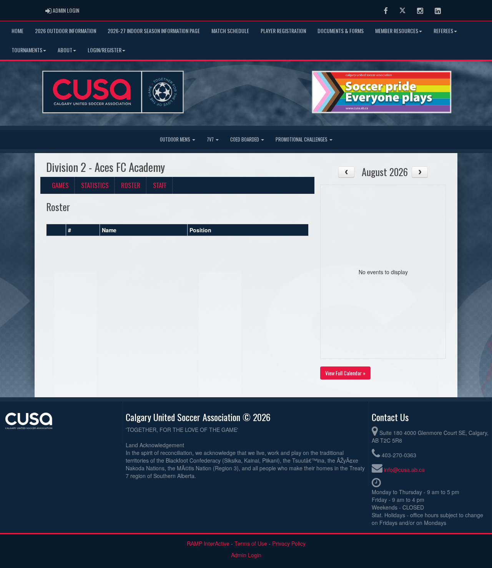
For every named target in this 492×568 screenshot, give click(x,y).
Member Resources (396, 31)
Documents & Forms (340, 31)
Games (60, 185)
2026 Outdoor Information (65, 31)
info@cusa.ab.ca (404, 469)
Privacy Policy (289, 543)
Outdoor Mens (175, 139)
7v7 (211, 139)
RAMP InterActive (208, 543)
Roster (130, 185)
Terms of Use (250, 543)
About (65, 50)
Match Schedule (230, 31)
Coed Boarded (245, 139)
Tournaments (27, 50)
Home (17, 31)
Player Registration (283, 31)
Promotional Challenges (302, 139)
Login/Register (104, 50)
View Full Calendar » (345, 373)
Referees (443, 31)
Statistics (94, 185)
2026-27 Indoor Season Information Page (154, 31)
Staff (159, 185)
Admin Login (246, 555)
